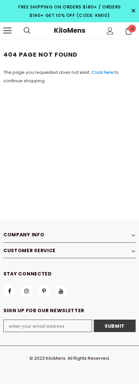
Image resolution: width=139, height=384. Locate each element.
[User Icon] (110, 30)
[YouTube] (61, 291)
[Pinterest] (44, 291)
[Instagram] (27, 291)
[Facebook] (9, 291)
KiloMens (69, 30)
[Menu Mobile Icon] (7, 31)
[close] (133, 11)
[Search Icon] (27, 30)
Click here (102, 72)
